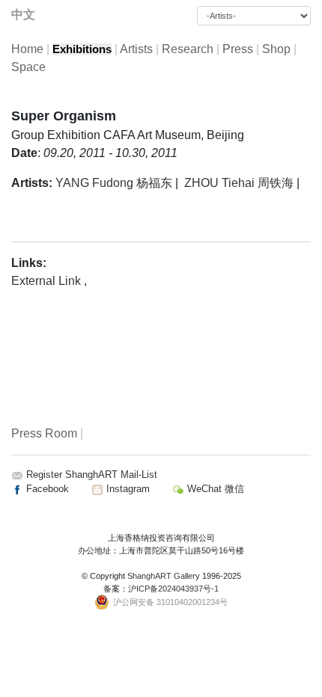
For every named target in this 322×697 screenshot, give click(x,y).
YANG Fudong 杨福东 (113, 182)
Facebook (46, 488)
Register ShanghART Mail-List (91, 474)
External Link (47, 280)
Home (27, 49)
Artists (136, 49)
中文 (23, 14)
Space (28, 67)
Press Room (44, 433)
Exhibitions (82, 49)
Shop (276, 49)
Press (237, 49)
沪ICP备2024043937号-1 (173, 588)
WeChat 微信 (214, 488)
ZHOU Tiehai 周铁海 (239, 182)
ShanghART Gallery (163, 575)
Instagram (126, 488)
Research (187, 49)
